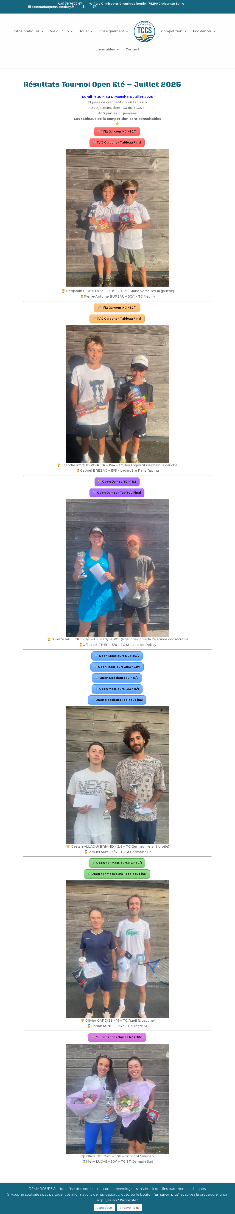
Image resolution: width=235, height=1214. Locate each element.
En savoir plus (129, 1207)
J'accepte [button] (104, 1207)
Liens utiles (105, 49)
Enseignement (111, 31)
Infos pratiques (26, 31)
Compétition (171, 31)
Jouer (84, 31)
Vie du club (59, 31)
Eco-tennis (202, 31)
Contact (132, 49)
